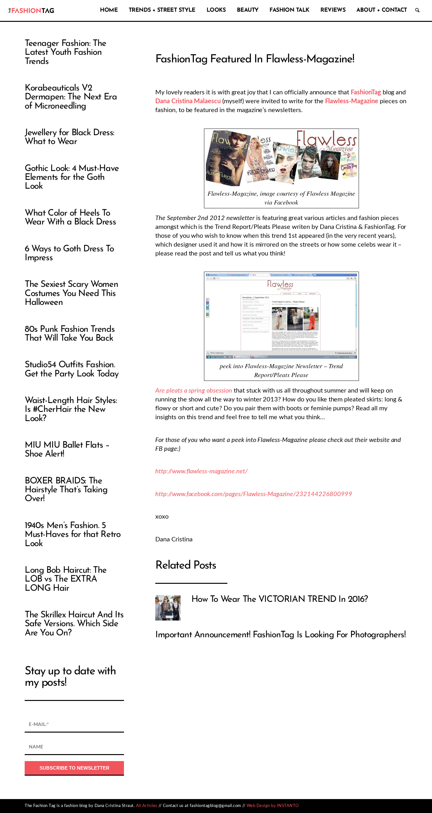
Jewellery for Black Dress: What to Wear (69, 137)
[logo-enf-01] (31, 10)
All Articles (146, 806)
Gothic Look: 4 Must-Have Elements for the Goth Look (72, 177)
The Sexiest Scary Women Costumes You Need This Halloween (71, 293)
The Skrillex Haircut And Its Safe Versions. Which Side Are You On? (74, 624)
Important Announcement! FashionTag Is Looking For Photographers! (280, 635)
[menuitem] (107, 10)
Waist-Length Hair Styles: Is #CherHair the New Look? (71, 409)
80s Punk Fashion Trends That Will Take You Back (69, 334)
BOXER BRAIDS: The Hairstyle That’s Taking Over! (66, 490)
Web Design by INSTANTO (273, 806)
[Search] (417, 10)
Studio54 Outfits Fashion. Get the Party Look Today (72, 369)
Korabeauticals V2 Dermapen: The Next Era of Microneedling (71, 97)
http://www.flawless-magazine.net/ (201, 471)
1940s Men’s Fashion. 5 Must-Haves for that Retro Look (72, 534)
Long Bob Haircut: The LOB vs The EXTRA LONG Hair (66, 579)
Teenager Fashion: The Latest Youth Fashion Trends (65, 52)
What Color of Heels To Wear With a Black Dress (70, 218)
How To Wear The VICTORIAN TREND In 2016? (279, 599)
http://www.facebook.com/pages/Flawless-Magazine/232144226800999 (253, 494)
